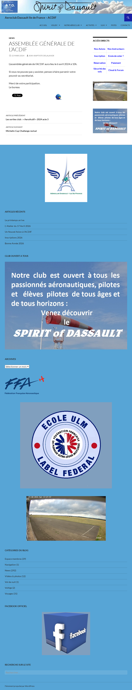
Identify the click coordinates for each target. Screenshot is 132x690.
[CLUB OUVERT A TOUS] (66, 305)
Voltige (8, 587)
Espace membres (13, 558)
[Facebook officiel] (66, 633)
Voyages (9, 593)
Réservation (100, 62)
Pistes (114, 25)
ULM (103, 25)
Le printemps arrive (14, 220)
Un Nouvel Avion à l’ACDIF (18, 231)
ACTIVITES (90, 25)
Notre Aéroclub (72, 25)
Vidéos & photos (13, 576)
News (12, 38)
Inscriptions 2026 (13, 237)
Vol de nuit (10, 582)
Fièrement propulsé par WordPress (19, 686)
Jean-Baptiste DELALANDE (41, 55)
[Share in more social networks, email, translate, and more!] (58, 96)
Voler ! (54, 25)
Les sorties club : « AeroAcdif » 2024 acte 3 (27, 117)
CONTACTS (125, 25)
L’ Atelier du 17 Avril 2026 (18, 226)
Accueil (43, 25)
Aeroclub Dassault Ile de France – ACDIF (30, 17)
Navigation (10, 564)
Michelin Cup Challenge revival (21, 129)
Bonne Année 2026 (14, 243)
